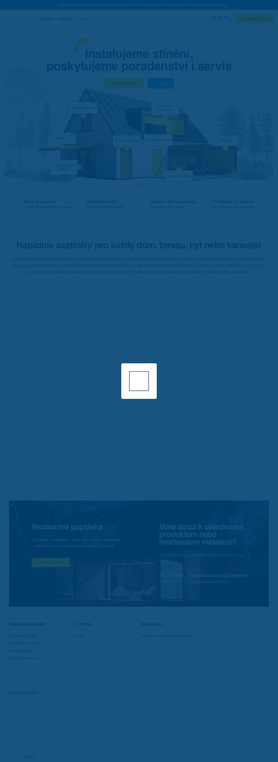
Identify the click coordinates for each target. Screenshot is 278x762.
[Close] (151, 368)
